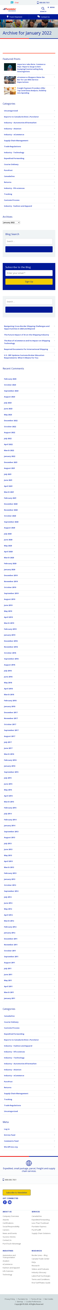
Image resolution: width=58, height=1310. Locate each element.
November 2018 (11, 647)
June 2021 (8, 480)
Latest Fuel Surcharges (41, 1276)
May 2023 (8, 414)
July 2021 (7, 474)
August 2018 (9, 665)
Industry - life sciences (14, 188)
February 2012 (10, 927)
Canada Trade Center (40, 1259)
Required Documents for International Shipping (26, 349)
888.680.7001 (44, 2)
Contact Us (45, 17)
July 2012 (7, 897)
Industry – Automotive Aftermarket (20, 122)
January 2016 (9, 766)
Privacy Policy (10, 1299)
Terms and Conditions (41, 1279)
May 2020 (8, 545)
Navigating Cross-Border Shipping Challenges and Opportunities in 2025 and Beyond (27, 327)
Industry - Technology (14, 152)
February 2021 (10, 498)
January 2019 (9, 635)
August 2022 (9, 432)
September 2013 (11, 831)
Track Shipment (15, 17)
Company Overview (11, 1216)
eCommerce (8, 1264)
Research (36, 1265)
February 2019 (10, 629)
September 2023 (11, 391)
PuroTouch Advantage (12, 1243)
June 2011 (8, 974)
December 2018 (10, 641)
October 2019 (10, 587)
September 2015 (11, 772)
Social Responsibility (11, 1226)
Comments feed (11, 1141)
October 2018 (10, 653)
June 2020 (8, 539)
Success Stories (9, 1237)
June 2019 (8, 605)
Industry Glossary (39, 1272)
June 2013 (8, 849)
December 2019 (10, 575)
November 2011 (11, 944)
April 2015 (8, 796)
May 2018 (8, 682)
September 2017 (11, 730)
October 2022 (10, 426)
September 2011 (11, 956)
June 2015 (8, 784)
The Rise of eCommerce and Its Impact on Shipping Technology (27, 341)
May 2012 (8, 909)
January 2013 (9, 879)
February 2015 (10, 808)
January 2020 (9, 569)
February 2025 (10, 379)
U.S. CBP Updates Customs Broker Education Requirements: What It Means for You (24, 356)
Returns (7, 182)
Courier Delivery (11, 164)
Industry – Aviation (12, 128)
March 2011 (9, 992)
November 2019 (11, 581)
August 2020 (9, 528)
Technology (7, 1274)
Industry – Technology (14, 1058)
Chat (16, 2)
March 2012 (9, 921)
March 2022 (9, 450)
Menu (52, 7)
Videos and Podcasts (40, 1269)
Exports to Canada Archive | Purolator (21, 117)
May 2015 (8, 790)
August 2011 (9, 962)
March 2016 (9, 754)
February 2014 (10, 819)
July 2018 (7, 670)
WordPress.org (11, 1147)
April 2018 (8, 688)
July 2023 (7, 403)
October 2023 (10, 385)
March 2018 (9, 694)
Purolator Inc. (23, 1299)
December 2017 (10, 712)
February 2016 (10, 760)
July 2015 (7, 778)
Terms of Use (36, 1299)
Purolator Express (39, 1226)
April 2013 (8, 861)
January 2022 (9, 456)
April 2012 (8, 915)
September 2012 (11, 891)
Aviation (6, 1261)
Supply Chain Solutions (41, 1233)
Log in (7, 1129)
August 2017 (9, 736)
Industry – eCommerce (14, 134)
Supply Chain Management (16, 140)
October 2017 (10, 724)
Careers (6, 1230)
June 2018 (8, 676)
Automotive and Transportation (9, 1256)
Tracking (8, 194)
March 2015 (9, 801)
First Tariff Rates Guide (41, 1282)
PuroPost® (36, 1230)
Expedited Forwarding (14, 158)
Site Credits (48, 1299)
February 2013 (10, 873)
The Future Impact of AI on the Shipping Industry (26, 335)
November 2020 (11, 510)
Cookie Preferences (33, 1301)
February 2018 (10, 700)
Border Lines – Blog (39, 1255)
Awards (6, 1219)
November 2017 (11, 718)
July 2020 (7, 534)
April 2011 (8, 986)
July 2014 (7, 813)
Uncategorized (11, 110)
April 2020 (8, 551)
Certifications (8, 1223)
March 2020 (9, 557)
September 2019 (11, 593)
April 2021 (8, 486)
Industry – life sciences (14, 1051)
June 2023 (8, 408)
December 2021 (10, 462)
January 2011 (9, 998)
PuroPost (8, 170)
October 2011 (10, 950)
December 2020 (10, 504)
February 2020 (10, 563)
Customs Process (11, 200)
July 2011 (7, 968)
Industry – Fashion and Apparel (18, 1046)
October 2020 (10, 516)
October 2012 (10, 885)
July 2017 (7, 742)
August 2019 (9, 599)
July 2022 (7, 438)
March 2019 (9, 623)
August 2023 (9, 396)
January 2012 (9, 933)
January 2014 (9, 825)
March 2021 (9, 492)
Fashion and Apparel (11, 1268)
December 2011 (10, 939)
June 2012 (8, 903)
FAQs (34, 1262)
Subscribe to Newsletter (16, 1192)
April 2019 (8, 617)
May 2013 (8, 855)
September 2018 (11, 659)
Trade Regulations (12, 146)
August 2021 (9, 468)
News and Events (10, 1233)
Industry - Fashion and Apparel (18, 206)
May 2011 (8, 980)
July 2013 (7, 843)
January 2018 (9, 706)
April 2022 (8, 444)
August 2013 (9, 837)
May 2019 (8, 611)
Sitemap (20, 1301)
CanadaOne (9, 176)
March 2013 (9, 867)
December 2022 (10, 420)
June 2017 (8, 748)
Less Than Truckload (40, 1223)
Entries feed (9, 1135)
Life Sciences (8, 1271)
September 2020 (11, 522)
